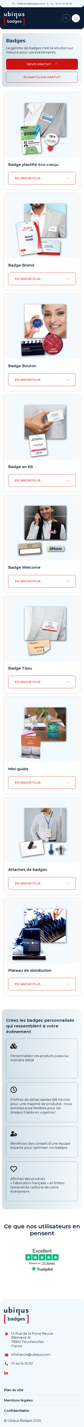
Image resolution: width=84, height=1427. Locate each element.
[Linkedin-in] (6, 1373)
